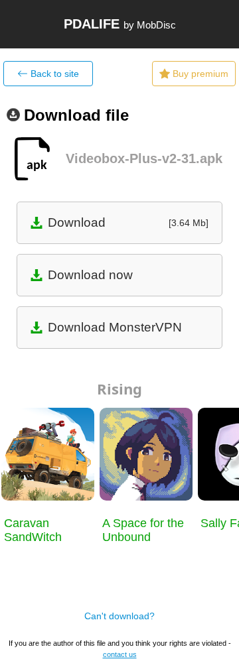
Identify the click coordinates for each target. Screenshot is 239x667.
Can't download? (119, 616)
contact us (120, 654)
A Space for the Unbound (143, 530)
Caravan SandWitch (33, 530)
